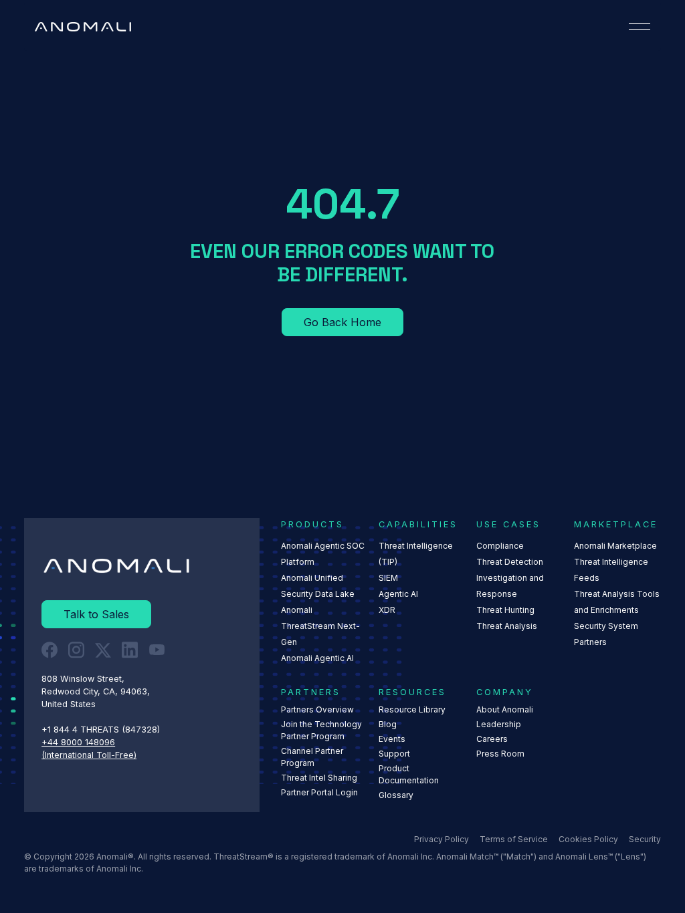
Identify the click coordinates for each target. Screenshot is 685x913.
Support (394, 754)
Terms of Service (514, 839)
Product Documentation (409, 774)
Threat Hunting (505, 610)
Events (392, 739)
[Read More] (342, 322)
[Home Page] (83, 27)
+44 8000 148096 (78, 742)
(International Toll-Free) (88, 755)
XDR (387, 610)
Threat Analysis (506, 626)
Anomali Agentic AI (317, 658)
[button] (639, 27)
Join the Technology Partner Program (321, 730)
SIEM (388, 578)
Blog (388, 724)
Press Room (500, 754)
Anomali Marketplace (615, 546)
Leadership (498, 724)
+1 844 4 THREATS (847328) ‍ (102, 730)
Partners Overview (317, 709)
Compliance (500, 546)
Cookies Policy (588, 839)
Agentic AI (398, 594)
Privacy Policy (441, 839)
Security (645, 839)
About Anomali (504, 709)
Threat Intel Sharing (319, 778)
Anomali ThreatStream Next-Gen (320, 626)
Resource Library (412, 709)
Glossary (396, 795)
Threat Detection (509, 562)
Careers (492, 739)
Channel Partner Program (312, 757)
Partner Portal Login (319, 792)
